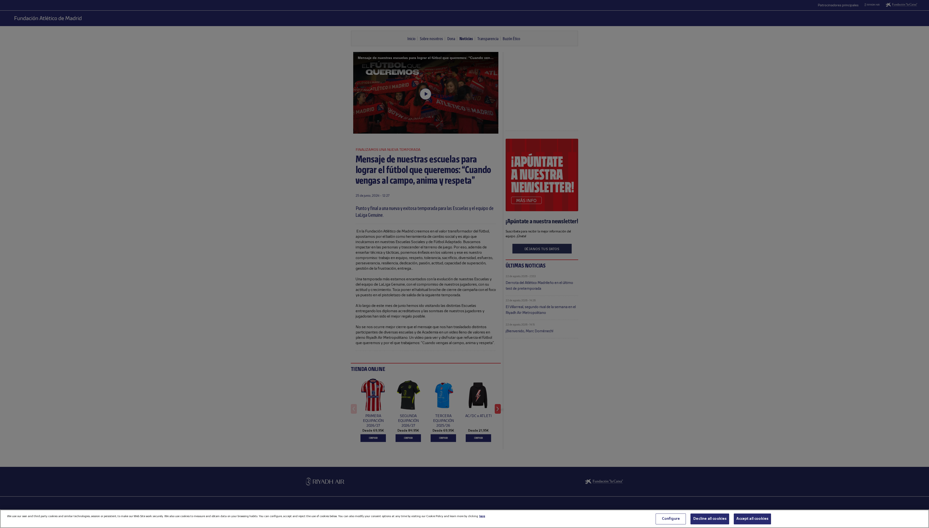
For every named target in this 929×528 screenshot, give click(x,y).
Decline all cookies (710, 519)
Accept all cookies (752, 519)
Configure (671, 519)
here (482, 516)
